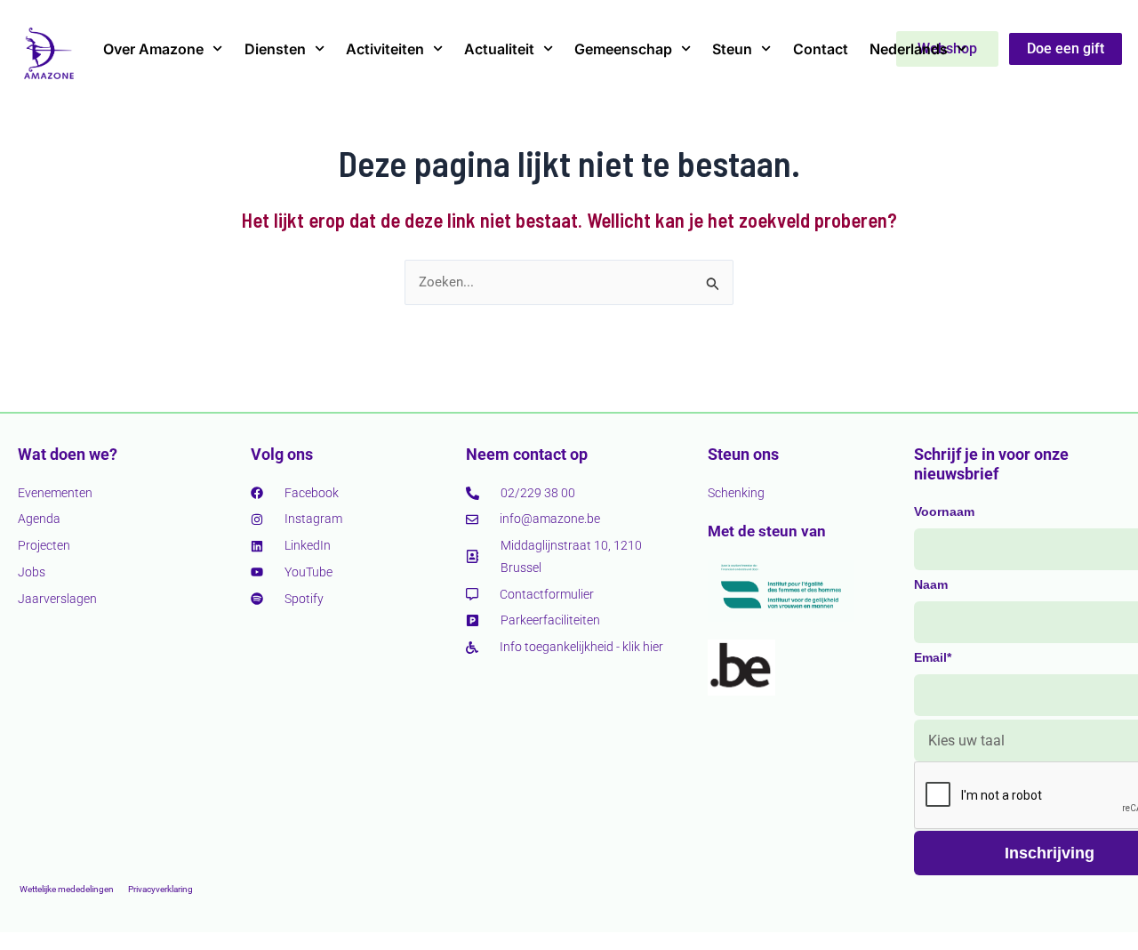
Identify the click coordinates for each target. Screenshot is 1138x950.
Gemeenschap (623, 49)
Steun (732, 49)
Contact (820, 49)
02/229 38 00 (538, 493)
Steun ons (743, 454)
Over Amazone (153, 49)
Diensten (275, 49)
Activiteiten (385, 49)
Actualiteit (499, 49)
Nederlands (909, 49)
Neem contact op (527, 454)
